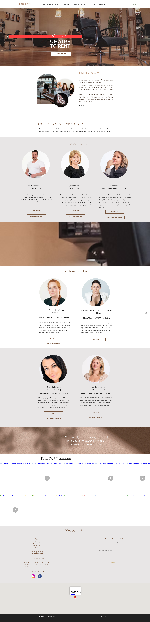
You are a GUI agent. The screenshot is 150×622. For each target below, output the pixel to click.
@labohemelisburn (65, 458)
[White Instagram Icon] (106, 616)
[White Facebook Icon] (101, 616)
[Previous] (7, 37)
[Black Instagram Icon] (146, 313)
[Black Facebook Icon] (146, 309)
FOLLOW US (49, 458)
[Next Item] (147, 494)
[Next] (142, 37)
